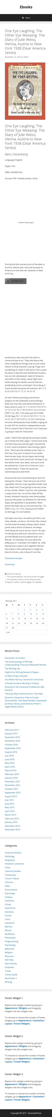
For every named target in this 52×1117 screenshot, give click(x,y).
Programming (11, 941)
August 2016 (11, 752)
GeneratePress (34, 1113)
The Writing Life (12, 668)
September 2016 (13, 748)
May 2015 (9, 807)
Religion (9, 952)
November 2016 (12, 740)
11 (37, 614)
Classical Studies (13, 871)
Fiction (8, 904)
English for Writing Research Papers (22, 672)
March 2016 (10, 770)
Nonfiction (10, 934)
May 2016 (9, 763)
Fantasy (8, 897)
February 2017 (12, 729)
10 (31, 614)
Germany (9, 911)
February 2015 (12, 818)
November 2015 (12, 785)
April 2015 (10, 811)
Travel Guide (11, 974)
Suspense (9, 967)
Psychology (10, 945)
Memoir (8, 926)
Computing (10, 874)
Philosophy (10, 937)
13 (7, 618)
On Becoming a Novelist (16, 675)
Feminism (9, 900)
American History (14, 574)
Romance (9, 956)
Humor (8, 915)
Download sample (13, 558)
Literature (9, 922)
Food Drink (10, 908)
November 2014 (12, 829)
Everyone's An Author (15, 658)
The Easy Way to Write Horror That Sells (24, 693)
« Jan (8, 632)
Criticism (9, 882)
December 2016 (12, 737)
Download (10, 564)
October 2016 (11, 744)
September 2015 (13, 792)
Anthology (10, 856)
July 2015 (9, 800)
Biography (10, 860)
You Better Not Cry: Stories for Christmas (24, 679)
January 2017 (11, 733)
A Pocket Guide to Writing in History (22, 683)
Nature (8, 930)
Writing (8, 982)
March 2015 (10, 814)
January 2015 (11, 822)
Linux (7, 919)
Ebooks (26, 6)
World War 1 (11, 978)
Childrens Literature (14, 863)
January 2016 (11, 777)
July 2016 (9, 755)
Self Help (9, 959)
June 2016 (9, 759)
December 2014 (12, 825)
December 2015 (12, 781)
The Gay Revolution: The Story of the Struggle (25, 576)
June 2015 (9, 803)
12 (43, 614)
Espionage (10, 893)
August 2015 (11, 796)
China (7, 867)
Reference (9, 948)
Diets (7, 885)
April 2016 (10, 766)
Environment (11, 889)
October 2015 (11, 789)
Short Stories (11, 963)
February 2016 (12, 774)
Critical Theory (12, 878)
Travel (8, 971)
